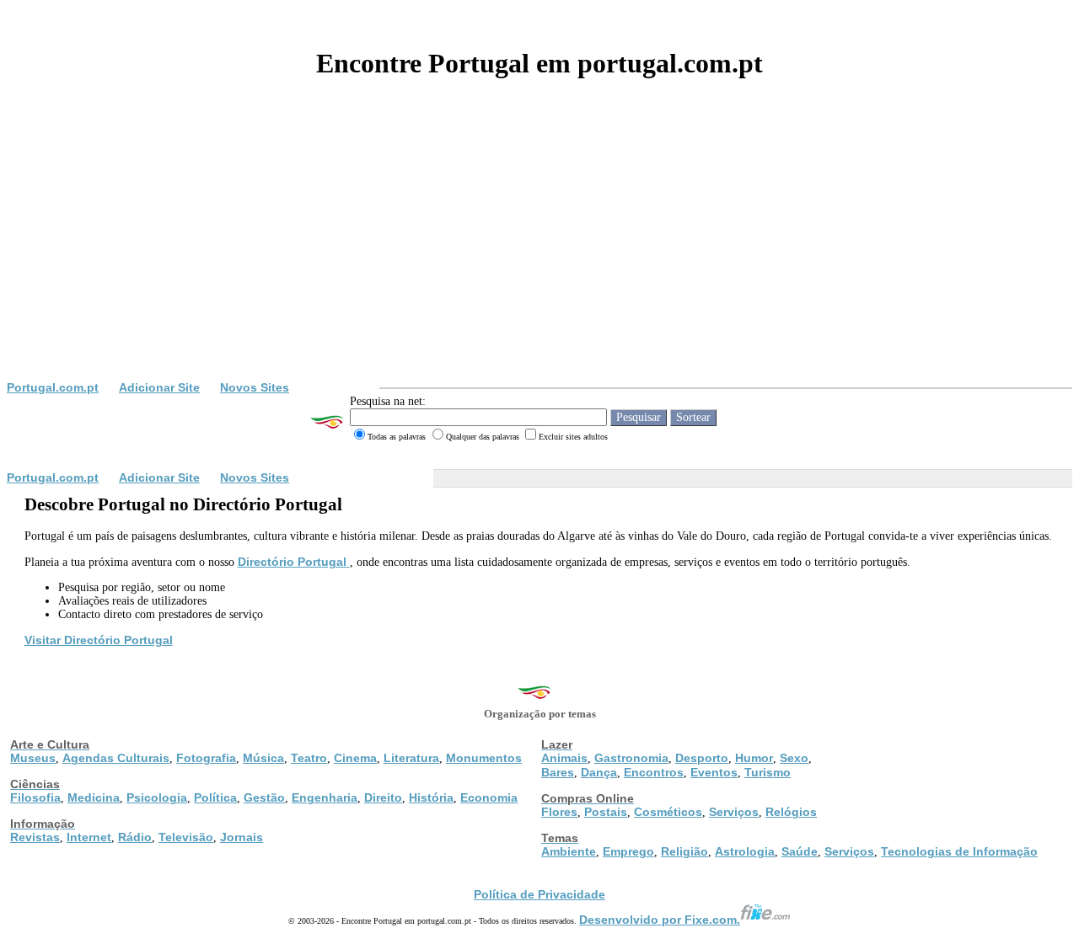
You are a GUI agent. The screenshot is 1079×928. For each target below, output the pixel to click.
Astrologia (745, 851)
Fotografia (206, 758)
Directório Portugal (294, 561)
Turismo (767, 772)
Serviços (734, 812)
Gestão (264, 797)
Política (215, 797)
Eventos (714, 772)
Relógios (791, 812)
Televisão (185, 837)
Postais (605, 812)
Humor (754, 758)
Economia (489, 797)
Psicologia (156, 797)
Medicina (93, 797)
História (431, 797)
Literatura (411, 758)
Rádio (135, 837)
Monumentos (484, 758)
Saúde (799, 851)
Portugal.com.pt (53, 387)
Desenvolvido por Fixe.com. (659, 919)
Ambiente (568, 851)
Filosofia (35, 797)
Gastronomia (631, 758)
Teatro (309, 758)
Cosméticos (668, 812)
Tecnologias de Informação (959, 851)
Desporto (701, 758)
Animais (564, 758)
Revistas (35, 837)
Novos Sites (254, 387)
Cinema (355, 758)
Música (263, 758)
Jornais (241, 837)
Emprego (628, 851)
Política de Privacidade (539, 894)
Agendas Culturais (115, 758)
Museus (33, 758)
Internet (89, 837)
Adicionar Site (159, 387)
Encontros (654, 772)
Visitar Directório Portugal (98, 640)
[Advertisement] (539, 254)
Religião (684, 851)
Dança (599, 772)
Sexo (794, 758)
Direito (383, 797)
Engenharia (324, 797)
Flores (559, 812)
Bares (557, 772)
